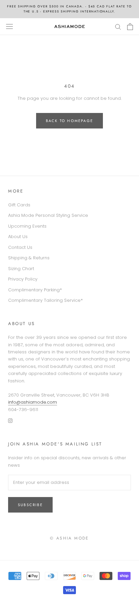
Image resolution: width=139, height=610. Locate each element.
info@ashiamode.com (32, 402)
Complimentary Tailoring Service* (45, 300)
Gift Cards (19, 205)
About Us (18, 236)
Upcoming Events (27, 226)
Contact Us (20, 247)
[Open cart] (130, 26)
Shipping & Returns (29, 258)
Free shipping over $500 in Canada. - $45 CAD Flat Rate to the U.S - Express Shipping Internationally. (69, 8)
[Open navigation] (9, 26)
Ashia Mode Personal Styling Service (48, 215)
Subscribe (30, 504)
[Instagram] (10, 420)
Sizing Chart (21, 268)
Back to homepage (69, 120)
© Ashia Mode (69, 538)
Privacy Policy (22, 279)
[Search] (118, 26)
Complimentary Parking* (35, 290)
